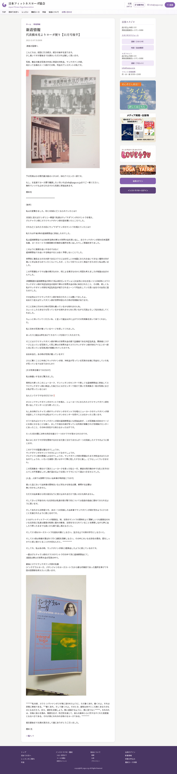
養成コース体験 (131, 762)
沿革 (92, 758)
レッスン (25, 12)
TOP (4, 12)
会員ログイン (138, 181)
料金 (44, 12)
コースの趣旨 (61, 758)
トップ (23, 752)
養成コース (35, 12)
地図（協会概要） (138, 48)
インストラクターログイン (138, 190)
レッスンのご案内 (28, 759)
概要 (92, 755)
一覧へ (29, 735)
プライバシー (95, 761)
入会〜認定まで (62, 755)
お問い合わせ (67, 12)
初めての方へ (14, 12)
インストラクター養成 (64, 752)
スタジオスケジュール (130, 35)
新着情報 (37, 24)
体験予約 (140, 5)
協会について (54, 12)
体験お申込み (130, 759)
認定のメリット (62, 761)
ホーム (28, 24)
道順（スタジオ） (138, 41)
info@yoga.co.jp (128, 68)
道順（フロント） (138, 63)
